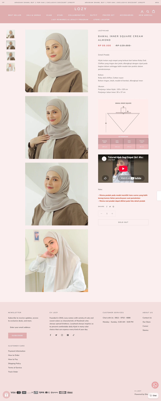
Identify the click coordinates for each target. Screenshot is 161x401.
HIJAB (49, 15)
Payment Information (16, 351)
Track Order (13, 372)
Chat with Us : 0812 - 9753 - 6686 (116, 318)
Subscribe (17, 336)
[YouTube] (68, 334)
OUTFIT (93, 15)
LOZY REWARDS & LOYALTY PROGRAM (69, 20)
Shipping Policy (14, 363)
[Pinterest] (113, 206)
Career (145, 326)
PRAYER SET (109, 15)
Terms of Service (15, 367)
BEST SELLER (14, 15)
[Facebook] (107, 206)
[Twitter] (110, 206)
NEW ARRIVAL (146, 15)
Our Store (147, 322)
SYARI (60, 15)
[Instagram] (62, 334)
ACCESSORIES (127, 15)
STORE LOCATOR (102, 20)
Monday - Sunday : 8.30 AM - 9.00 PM (118, 322)
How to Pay (13, 359)
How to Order (13, 355)
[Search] (148, 11)
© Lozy (138, 391)
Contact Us (147, 318)
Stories (145, 330)
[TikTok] (73, 334)
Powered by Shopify (143, 394)
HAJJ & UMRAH (34, 15)
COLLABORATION (76, 15)
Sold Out (123, 222)
